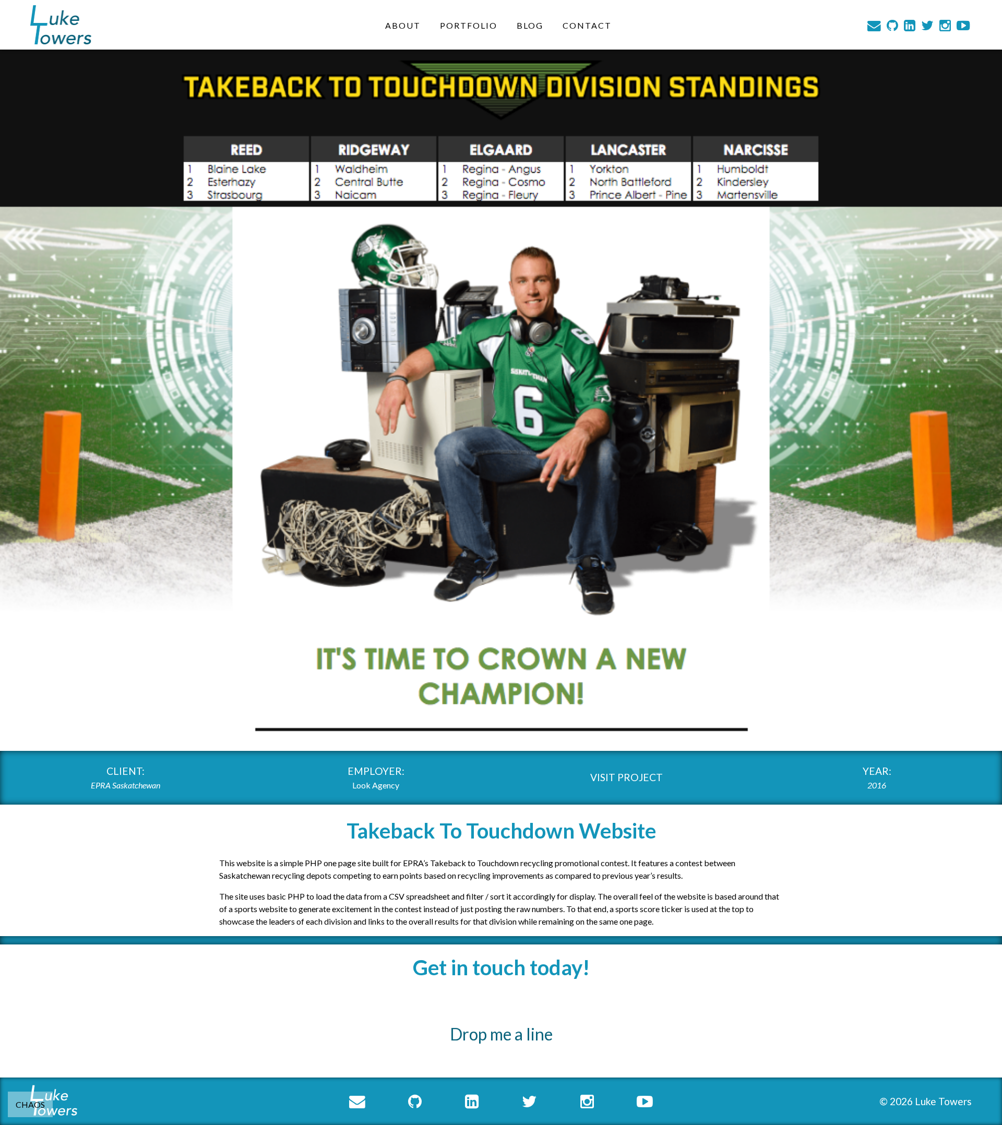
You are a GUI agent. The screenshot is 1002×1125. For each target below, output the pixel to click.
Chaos (30, 1104)
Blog (530, 25)
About (403, 25)
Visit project (626, 777)
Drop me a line (501, 1034)
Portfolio (468, 25)
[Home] (60, 24)
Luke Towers (943, 1101)
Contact (587, 25)
